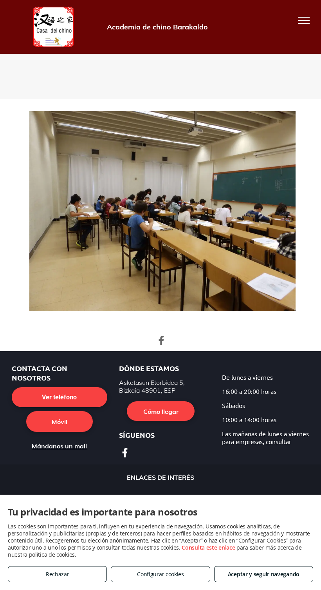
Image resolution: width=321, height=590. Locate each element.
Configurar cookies (160, 574)
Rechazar (57, 574)
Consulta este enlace (208, 547)
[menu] (304, 20)
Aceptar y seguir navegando (263, 574)
